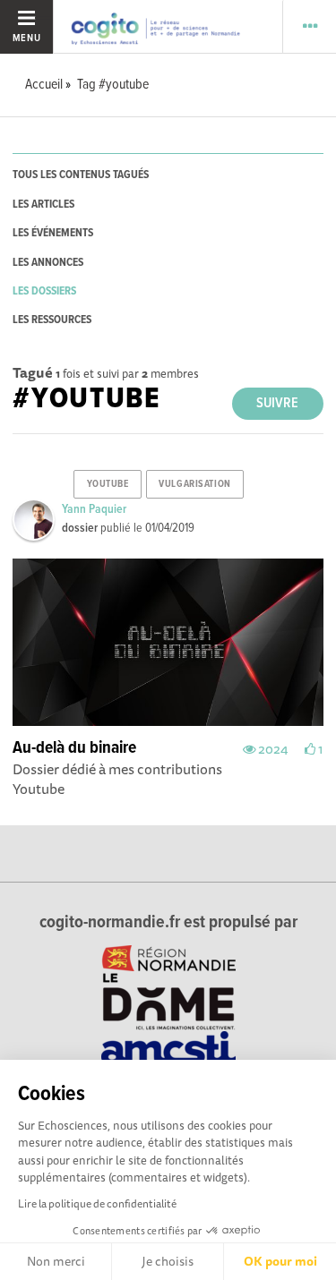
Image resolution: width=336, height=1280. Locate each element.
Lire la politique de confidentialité (97, 1203)
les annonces (48, 262)
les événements (53, 233)
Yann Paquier (94, 509)
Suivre (277, 403)
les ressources (52, 320)
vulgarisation (194, 484)
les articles (43, 204)
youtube (108, 484)
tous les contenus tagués (81, 175)
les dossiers (44, 291)
